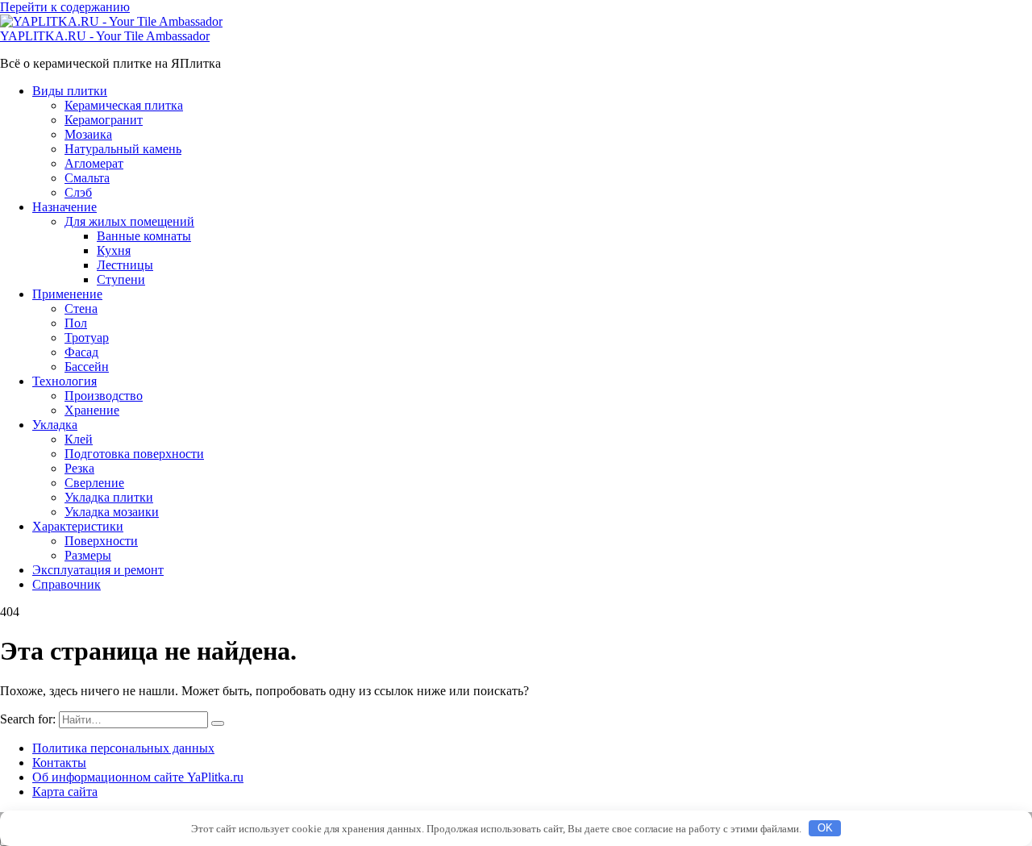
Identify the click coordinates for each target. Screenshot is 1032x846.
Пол (75, 323)
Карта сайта (65, 791)
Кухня (114, 250)
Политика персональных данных (123, 748)
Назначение (64, 207)
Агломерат (93, 163)
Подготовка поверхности (134, 454)
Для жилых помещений (129, 221)
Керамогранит (103, 120)
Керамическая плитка (123, 105)
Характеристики (77, 526)
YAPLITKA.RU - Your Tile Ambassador (105, 36)
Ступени (121, 279)
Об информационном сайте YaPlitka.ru (137, 777)
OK (825, 828)
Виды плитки (69, 91)
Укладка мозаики (111, 512)
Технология (64, 381)
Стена (81, 308)
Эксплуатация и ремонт (98, 570)
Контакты (59, 762)
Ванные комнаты (144, 236)
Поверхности (101, 541)
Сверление (94, 483)
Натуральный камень (122, 149)
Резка (79, 468)
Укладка (54, 424)
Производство (103, 395)
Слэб (78, 192)
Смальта (87, 178)
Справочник (66, 584)
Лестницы (125, 265)
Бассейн (86, 366)
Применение (67, 294)
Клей (78, 439)
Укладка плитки (108, 497)
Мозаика (88, 134)
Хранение (91, 410)
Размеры (87, 555)
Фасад (81, 352)
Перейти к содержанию (65, 7)
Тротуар (86, 337)
